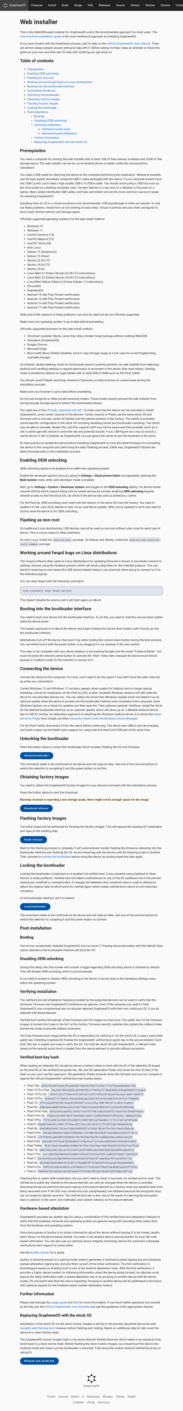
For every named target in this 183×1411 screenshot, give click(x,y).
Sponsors (104, 1402)
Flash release (33, 839)
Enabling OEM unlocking (43, 73)
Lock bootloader (35, 906)
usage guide (59, 1302)
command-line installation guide (40, 36)
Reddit (132, 1396)
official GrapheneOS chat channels (67, 1306)
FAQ (90, 5)
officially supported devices (64, 410)
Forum (51, 1396)
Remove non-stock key (39, 1360)
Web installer (39, 22)
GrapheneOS (17, 5)
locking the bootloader (56, 856)
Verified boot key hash (55, 129)
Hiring (91, 1402)
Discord (63, 1396)
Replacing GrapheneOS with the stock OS (60, 142)
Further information (46, 137)
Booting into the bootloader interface (50, 86)
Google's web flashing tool (37, 1328)
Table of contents (37, 60)
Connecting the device (41, 90)
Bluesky (108, 1396)
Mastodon (93, 1396)
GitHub (120, 1396)
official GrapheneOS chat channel (128, 43)
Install (52, 5)
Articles (150, 5)
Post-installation (37, 112)
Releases (104, 5)
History (135, 5)
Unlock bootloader (36, 755)
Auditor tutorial (39, 1252)
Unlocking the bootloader (43, 95)
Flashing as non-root (40, 78)
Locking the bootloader (42, 107)
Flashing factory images (42, 103)
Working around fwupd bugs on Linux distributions (59, 82)
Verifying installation (47, 125)
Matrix (75, 1396)
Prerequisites (35, 69)
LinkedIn (78, 1402)
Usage (78, 5)
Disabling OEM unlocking (50, 120)
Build (65, 5)
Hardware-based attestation (59, 133)
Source (120, 5)
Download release (36, 808)
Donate (165, 5)
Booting (39, 116)
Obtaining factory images (43, 99)
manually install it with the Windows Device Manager (103, 718)
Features (36, 5)
